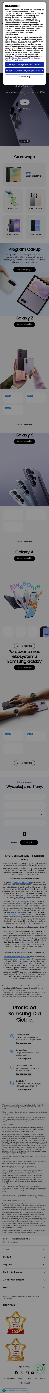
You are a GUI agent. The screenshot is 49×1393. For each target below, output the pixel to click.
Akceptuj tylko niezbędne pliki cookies (24, 71)
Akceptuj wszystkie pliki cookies (25, 65)
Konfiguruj (24, 77)
